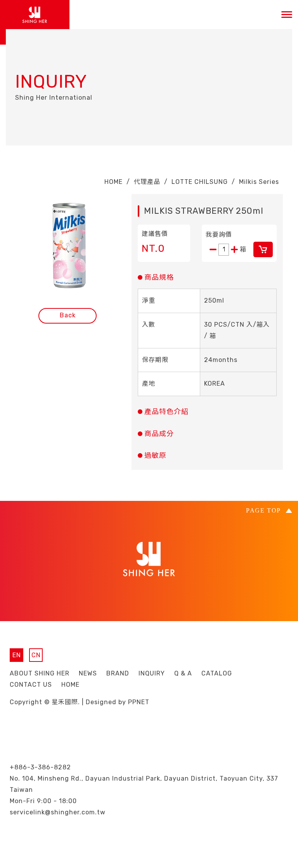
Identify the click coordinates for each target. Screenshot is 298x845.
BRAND (117, 673)
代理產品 (147, 181)
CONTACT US (31, 684)
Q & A (183, 673)
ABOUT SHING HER (39, 673)
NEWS (88, 673)
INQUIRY (152, 673)
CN (36, 655)
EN (16, 655)
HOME (113, 181)
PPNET (138, 702)
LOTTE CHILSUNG (200, 181)
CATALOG (216, 673)
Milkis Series (259, 181)
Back (68, 315)
